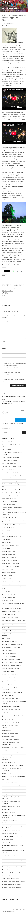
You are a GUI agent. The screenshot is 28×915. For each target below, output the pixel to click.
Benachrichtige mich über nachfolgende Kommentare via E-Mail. (12, 373)
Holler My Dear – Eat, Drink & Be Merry (11, 794)
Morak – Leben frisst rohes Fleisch (11, 647)
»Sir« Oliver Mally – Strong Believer (11, 830)
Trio (9, 305)
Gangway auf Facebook (10, 899)
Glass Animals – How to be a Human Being (12, 765)
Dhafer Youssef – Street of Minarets (11, 492)
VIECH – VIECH (6, 842)
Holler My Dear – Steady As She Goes (11, 722)
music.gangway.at (12, 8)
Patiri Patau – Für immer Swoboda (10, 566)
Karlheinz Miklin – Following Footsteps (12, 475)
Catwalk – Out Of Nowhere (8, 597)
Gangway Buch (6, 548)
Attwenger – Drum (6, 487)
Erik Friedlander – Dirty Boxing (9, 460)
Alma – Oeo (5, 712)
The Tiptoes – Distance (8, 695)
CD (5, 303)
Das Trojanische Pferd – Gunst (9, 614)
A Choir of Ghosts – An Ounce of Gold (11, 625)
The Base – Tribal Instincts (8, 628)
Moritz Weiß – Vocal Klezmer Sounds (11, 536)
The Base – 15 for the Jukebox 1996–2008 (12, 861)
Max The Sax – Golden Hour (9, 463)
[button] (7, 209)
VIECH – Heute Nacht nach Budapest (11, 698)
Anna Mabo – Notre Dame (8, 554)
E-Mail (4, 348)
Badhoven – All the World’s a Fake (10, 668)
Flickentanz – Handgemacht (9, 653)
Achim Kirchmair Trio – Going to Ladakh (12, 692)
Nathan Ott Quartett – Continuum (10, 457)
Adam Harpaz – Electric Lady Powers (11, 472)
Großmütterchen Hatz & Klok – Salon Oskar (13, 747)
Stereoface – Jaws (6, 730)
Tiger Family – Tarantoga (8, 720)
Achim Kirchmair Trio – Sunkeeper (10, 563)
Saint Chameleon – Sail (8, 823)
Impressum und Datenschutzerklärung (11, 909)
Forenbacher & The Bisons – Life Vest (11, 873)
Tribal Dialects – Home (7, 284)
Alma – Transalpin (6, 809)
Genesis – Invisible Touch (8, 504)
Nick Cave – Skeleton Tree (8, 762)
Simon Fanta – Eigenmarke (9, 656)
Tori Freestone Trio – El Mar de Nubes (11, 611)
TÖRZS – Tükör (6, 638)
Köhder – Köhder (6, 530)
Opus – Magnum (6, 539)
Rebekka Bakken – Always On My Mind (11, 490)
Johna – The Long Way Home (9, 782)
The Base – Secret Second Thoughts (11, 887)
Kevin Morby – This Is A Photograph (11, 525)
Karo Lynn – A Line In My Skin (9, 517)
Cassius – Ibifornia (6, 773)
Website (4, 356)
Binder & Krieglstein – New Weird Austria (12, 867)
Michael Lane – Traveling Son (9, 631)
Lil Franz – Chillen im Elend (9, 469)
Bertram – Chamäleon (7, 575)
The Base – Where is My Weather (10, 864)
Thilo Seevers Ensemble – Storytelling (12, 659)
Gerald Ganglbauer (20, 15)
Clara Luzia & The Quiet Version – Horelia (12, 441)
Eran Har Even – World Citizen (9, 501)
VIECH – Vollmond (6, 449)
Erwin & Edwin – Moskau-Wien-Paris (11, 791)
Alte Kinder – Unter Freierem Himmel (11, 466)
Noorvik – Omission (7, 650)
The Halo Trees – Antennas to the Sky (11, 665)
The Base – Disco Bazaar (8, 736)
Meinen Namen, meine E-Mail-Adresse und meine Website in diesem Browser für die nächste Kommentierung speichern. (14, 365)
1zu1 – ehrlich (5, 533)
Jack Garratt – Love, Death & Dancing (11, 608)
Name (4, 341)
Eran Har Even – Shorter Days (9, 478)
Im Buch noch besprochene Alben (10, 560)
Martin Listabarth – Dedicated (9, 498)
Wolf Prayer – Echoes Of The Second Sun (12, 662)
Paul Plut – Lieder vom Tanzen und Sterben (13, 677)
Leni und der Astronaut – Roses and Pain (12, 858)
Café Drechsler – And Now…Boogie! (11, 709)
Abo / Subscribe (20, 420)
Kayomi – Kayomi (6, 578)
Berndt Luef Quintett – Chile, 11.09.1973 (12, 836)
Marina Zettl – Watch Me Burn (9, 833)
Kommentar (5, 321)
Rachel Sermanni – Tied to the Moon (11, 785)
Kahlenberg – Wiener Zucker (9, 551)
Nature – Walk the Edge (8, 671)
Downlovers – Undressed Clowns (10, 875)
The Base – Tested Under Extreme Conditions (13, 881)
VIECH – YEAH (5, 779)
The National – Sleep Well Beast (10, 733)
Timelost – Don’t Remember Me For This (12, 644)
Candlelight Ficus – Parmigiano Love (11, 706)
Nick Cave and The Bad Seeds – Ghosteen (12, 641)
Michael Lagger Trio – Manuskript (10, 855)
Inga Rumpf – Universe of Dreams (10, 545)
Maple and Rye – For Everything (10, 617)
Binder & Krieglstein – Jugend (9, 870)
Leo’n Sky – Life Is (6, 750)
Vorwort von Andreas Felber (11, 411)
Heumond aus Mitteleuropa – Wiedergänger (13, 495)
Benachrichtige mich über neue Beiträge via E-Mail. (14, 380)
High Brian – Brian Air (7, 684)
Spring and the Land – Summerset (10, 739)
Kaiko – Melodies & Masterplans (10, 788)
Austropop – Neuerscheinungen (10, 481)
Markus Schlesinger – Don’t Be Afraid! (11, 806)
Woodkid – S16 (6, 591)
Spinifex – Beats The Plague (9, 527)
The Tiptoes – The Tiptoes (9, 812)
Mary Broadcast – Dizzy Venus (9, 820)
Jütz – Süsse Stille (6, 542)
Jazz (5, 305)
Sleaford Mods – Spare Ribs (9, 572)
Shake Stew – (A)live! (7, 600)
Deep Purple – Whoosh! (8, 569)
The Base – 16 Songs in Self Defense (11, 884)
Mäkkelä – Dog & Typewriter (9, 557)
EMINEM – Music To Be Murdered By (11, 584)
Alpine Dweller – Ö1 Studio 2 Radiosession (12, 594)
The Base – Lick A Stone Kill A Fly (10, 484)
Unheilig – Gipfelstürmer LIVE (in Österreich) (13, 776)
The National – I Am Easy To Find (10, 674)
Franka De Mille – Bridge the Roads (11, 878)
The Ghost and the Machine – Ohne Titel (12, 753)
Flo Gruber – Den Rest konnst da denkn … (12, 581)
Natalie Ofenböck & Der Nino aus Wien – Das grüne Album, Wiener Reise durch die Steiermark (13, 757)
